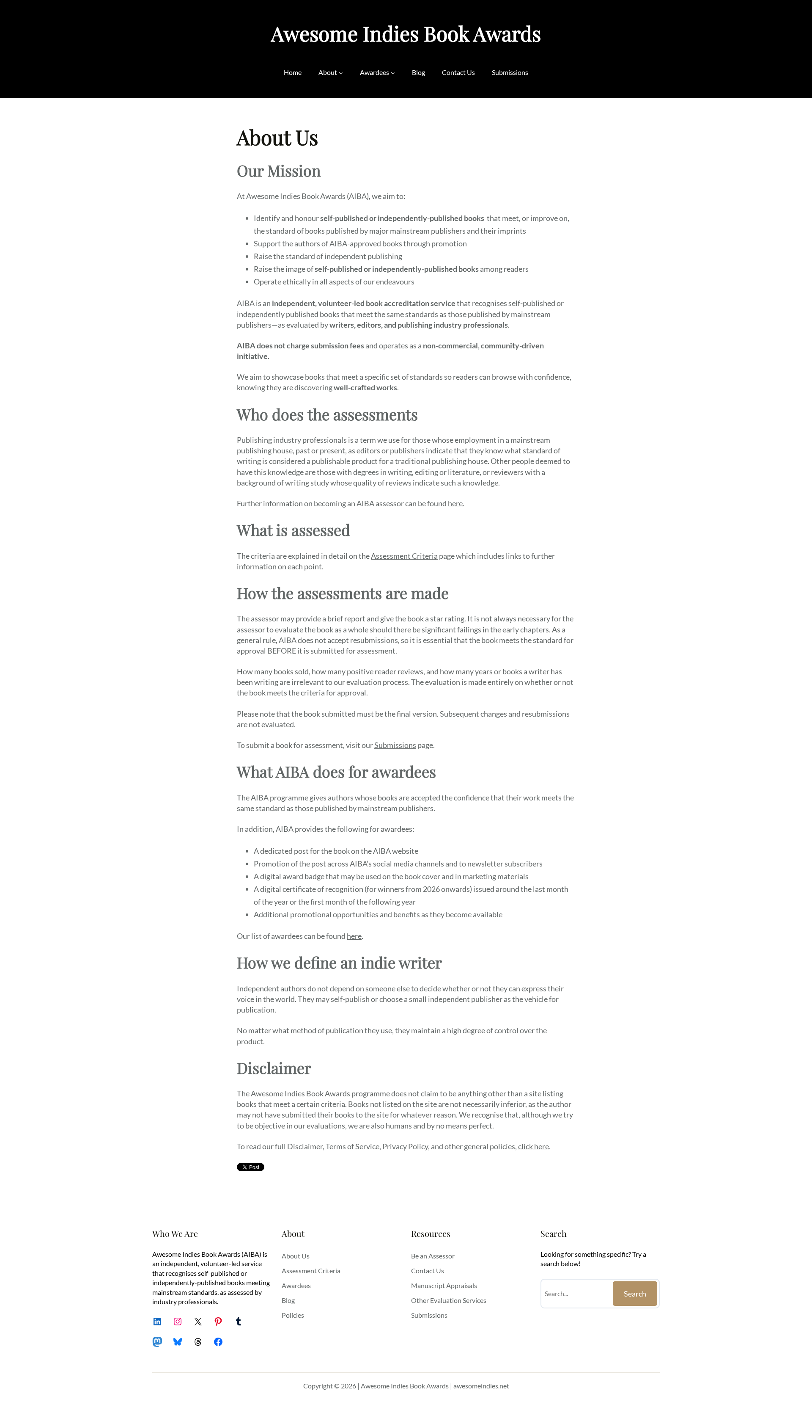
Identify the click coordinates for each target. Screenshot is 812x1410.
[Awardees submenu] (393, 72)
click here (533, 1146)
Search (635, 1293)
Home (293, 72)
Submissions (395, 745)
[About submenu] (341, 72)
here (455, 503)
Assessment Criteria (404, 555)
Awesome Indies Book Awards (406, 33)
